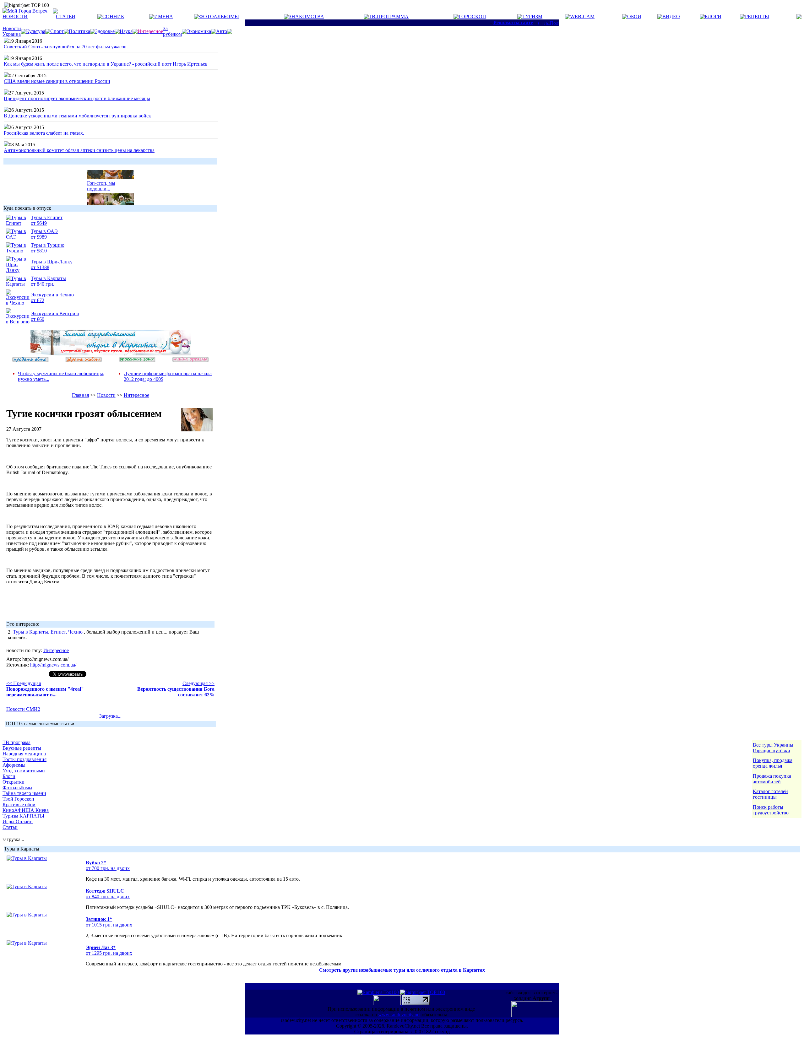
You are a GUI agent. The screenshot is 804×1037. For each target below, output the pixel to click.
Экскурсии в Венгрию (55, 313)
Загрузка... (110, 716)
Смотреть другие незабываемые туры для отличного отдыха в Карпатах (402, 970)
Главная (80, 395)
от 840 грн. (42, 284)
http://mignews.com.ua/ (53, 664)
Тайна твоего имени (24, 793)
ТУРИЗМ (532, 16)
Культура (35, 31)
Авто (221, 31)
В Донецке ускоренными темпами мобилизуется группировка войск (77, 115)
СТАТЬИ (65, 16)
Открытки (13, 782)
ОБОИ (634, 16)
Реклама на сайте (513, 22)
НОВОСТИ (15, 16)
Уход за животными (24, 770)
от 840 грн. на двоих (108, 896)
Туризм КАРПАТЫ (23, 815)
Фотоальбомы (17, 787)
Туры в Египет (46, 217)
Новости (106, 395)
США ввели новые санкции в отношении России (57, 81)
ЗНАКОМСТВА (306, 16)
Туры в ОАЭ (44, 231)
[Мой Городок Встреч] (110, 353)
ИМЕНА (163, 16)
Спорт (57, 31)
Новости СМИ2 (23, 709)
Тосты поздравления (24, 759)
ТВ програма (16, 742)
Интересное (136, 395)
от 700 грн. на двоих (108, 868)
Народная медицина (24, 753)
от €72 (37, 300)
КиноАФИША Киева (26, 810)
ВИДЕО (671, 16)
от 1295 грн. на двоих (109, 953)
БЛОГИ (713, 16)
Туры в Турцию (47, 245)
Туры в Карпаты (48, 278)
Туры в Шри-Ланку (52, 261)
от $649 (39, 223)
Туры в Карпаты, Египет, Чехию (48, 632)
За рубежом (172, 31)
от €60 (37, 319)
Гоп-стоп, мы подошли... (101, 181)
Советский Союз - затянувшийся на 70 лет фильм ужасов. (66, 46)
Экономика (199, 31)
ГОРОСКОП (472, 16)
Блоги (9, 776)
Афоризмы (14, 765)
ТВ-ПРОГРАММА (389, 16)
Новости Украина (12, 31)
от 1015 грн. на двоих (109, 924)
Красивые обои (19, 804)
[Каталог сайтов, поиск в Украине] (387, 1003)
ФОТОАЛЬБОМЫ (219, 16)
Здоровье (105, 31)
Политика (79, 31)
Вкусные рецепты (22, 748)
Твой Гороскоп (18, 799)
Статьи (10, 827)
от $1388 (40, 267)
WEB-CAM (582, 16)
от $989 (39, 237)
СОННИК (113, 16)
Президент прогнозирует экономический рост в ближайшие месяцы (77, 98)
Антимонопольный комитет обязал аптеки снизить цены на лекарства (79, 150)
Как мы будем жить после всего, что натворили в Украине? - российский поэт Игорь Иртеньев (106, 64)
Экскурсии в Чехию (52, 294)
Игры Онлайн (18, 821)
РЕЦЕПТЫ (757, 16)
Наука (126, 31)
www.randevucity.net (399, 1014)
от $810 (39, 250)
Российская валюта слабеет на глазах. (44, 133)
